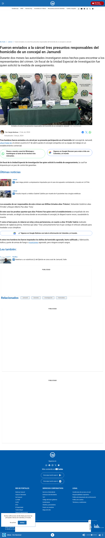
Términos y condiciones (79, 502)
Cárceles (36, 297)
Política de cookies (77, 499)
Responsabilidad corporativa (80, 494)
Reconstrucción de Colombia (56, 8)
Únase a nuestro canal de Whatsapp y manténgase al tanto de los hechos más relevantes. (21, 153)
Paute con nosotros (48, 507)
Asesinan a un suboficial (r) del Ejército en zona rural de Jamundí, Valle (41, 259)
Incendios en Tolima (40, 8)
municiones (33, 242)
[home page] (52, 3)
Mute (84, 535)
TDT (44, 497)
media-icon (52, 535)
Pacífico (15, 257)
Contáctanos (46, 502)
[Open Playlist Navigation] (102, 535)
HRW (21, 8)
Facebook (83, 133)
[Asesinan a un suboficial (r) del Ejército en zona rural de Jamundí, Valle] (5, 259)
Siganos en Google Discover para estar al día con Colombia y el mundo (71, 152)
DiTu (16, 504)
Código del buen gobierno (50, 499)
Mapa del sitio (47, 510)
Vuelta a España (71, 8)
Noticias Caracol (20, 492)
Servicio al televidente (49, 492)
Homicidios (61, 297)
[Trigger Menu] (3, 3)
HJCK (17, 502)
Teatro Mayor (19, 510)
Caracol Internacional (21, 512)
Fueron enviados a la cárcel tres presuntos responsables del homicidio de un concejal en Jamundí (43, 42)
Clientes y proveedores (49, 504)
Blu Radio (2, 42)
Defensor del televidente (50, 494)
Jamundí (25, 297)
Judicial (10, 42)
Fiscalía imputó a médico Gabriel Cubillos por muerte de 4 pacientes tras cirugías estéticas (48, 194)
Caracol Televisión (20, 494)
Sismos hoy (28, 8)
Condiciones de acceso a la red (81, 492)
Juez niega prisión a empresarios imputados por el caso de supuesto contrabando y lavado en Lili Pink (52, 182)
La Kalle (17, 499)
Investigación (48, 297)
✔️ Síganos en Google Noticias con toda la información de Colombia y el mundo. (48, 233)
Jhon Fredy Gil (6, 143)
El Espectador (19, 507)
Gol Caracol (18, 497)
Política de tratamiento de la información (84, 497)
